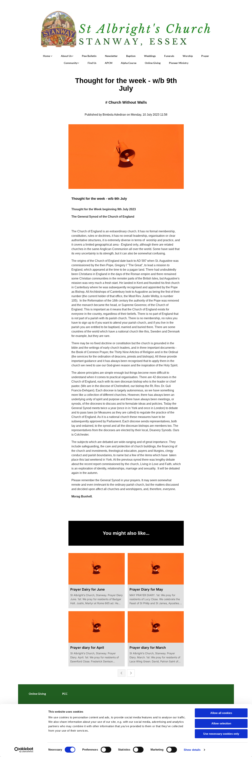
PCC (65, 693)
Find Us (92, 62)
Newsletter (111, 55)
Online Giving (152, 62)
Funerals (169, 55)
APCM (108, 62)
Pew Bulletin (89, 55)
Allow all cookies (221, 712)
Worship (188, 55)
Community (70, 62)
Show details (192, 749)
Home (47, 55)
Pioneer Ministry (178, 62)
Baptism (131, 55)
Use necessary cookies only (221, 733)
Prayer (205, 55)
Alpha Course (128, 62)
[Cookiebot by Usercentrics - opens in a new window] (24, 750)
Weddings (150, 55)
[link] (48, 55)
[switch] (106, 750)
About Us (66, 55)
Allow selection (221, 723)
